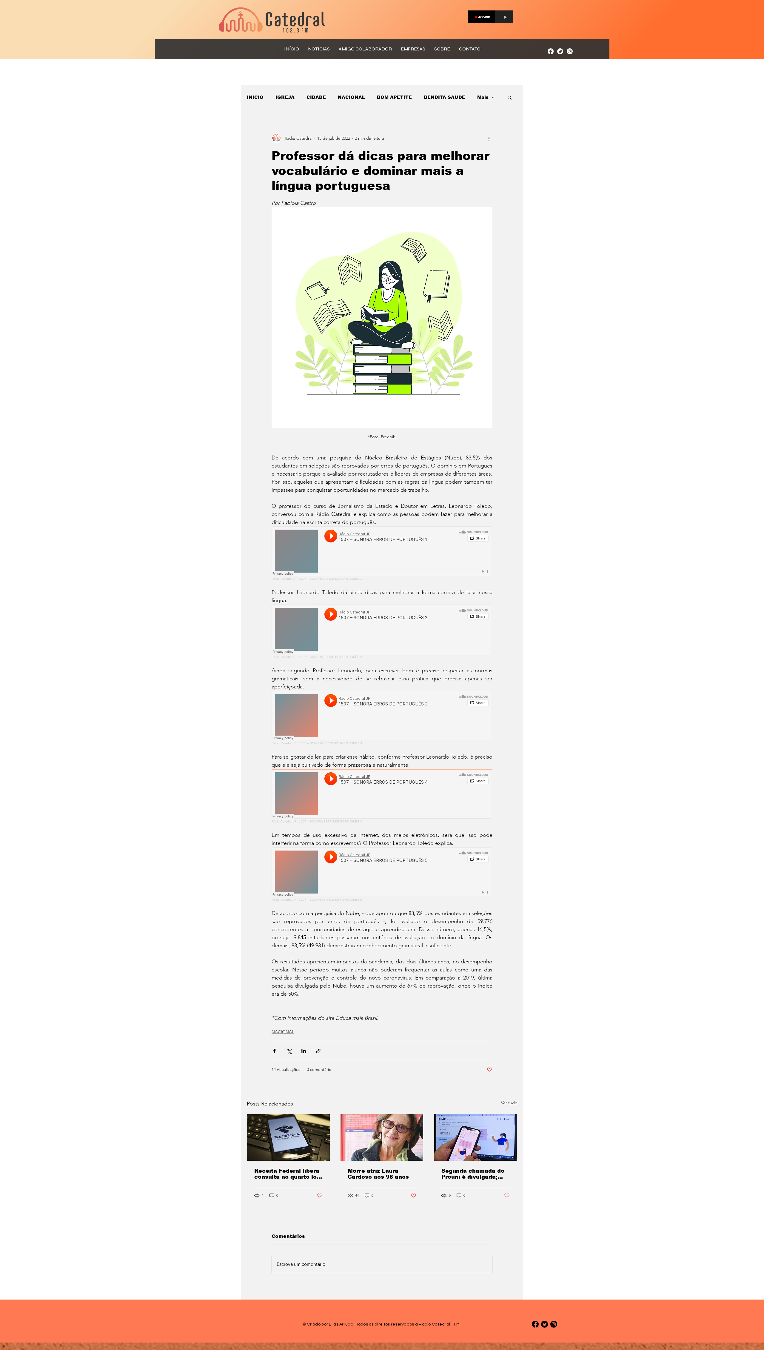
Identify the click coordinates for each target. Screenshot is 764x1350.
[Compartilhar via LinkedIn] (303, 1051)
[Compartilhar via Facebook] (274, 1051)
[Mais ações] (488, 138)
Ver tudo (509, 1102)
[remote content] (382, 553)
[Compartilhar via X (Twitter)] (289, 1051)
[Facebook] (551, 51)
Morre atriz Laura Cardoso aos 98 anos (378, 1174)
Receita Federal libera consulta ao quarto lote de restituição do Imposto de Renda (288, 1174)
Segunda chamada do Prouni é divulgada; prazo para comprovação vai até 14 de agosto (472, 1174)
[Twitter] (560, 51)
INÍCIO (255, 97)
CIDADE (316, 97)
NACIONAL (351, 97)
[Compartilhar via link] (318, 1051)
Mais (483, 97)
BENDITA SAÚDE (444, 97)
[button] (509, 97)
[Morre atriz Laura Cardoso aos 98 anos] (382, 1137)
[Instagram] (570, 51)
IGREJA (285, 97)
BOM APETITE (394, 97)
